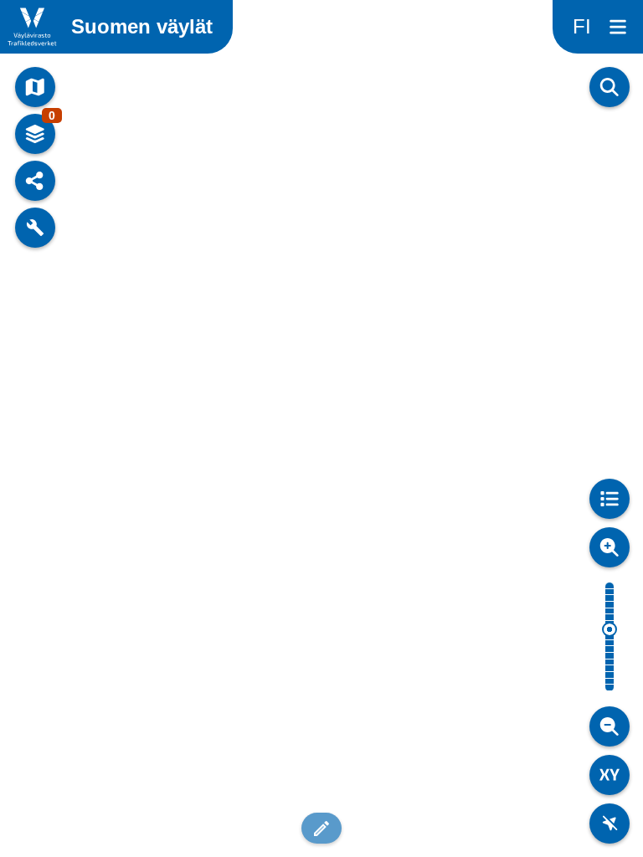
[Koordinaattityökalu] (609, 775)
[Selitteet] (609, 499)
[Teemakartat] (35, 87)
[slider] (609, 629)
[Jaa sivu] (35, 181)
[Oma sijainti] (609, 823)
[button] (321, 828)
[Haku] (609, 87)
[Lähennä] (609, 547)
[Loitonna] (609, 726)
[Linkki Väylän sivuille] (32, 27)
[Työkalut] (35, 228)
